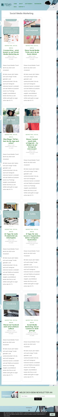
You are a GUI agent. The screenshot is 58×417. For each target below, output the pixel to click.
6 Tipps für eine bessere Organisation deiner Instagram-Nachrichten (32, 237)
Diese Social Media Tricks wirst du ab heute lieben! (32, 52)
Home (15, 3)
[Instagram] (53, 5)
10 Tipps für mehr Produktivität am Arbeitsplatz (11, 236)
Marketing (8, 45)
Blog (15, 6)
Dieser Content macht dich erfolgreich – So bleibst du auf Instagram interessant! (32, 144)
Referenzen (38, 3)
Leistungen (28, 3)
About (21, 3)
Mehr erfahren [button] (7, 415)
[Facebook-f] (50, 5)
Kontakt (21, 6)
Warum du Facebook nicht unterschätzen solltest (11, 327)
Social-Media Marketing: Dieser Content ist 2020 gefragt (32, 328)
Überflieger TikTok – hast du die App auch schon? (11, 141)
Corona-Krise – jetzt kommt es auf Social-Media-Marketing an (11, 52)
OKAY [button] (52, 414)
